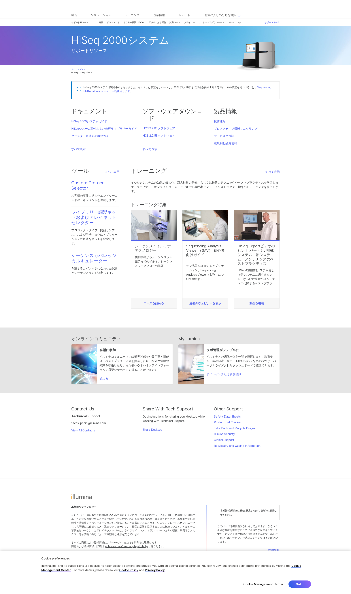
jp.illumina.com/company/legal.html (125, 546)
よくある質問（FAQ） (134, 22)
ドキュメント (113, 22)
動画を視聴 (257, 303)
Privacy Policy (155, 570)
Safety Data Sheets (227, 416)
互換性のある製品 (157, 22)
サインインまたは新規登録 (223, 374)
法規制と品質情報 (225, 143)
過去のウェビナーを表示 (205, 303)
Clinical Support (224, 440)
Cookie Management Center (263, 584)
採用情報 (274, 550)
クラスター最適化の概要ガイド (91, 136)
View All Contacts (83, 430)
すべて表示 (78, 149)
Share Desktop (152, 429)
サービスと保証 (224, 136)
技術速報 (219, 121)
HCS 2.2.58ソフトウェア (159, 135)
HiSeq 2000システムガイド (89, 121)
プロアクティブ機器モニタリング (235, 128)
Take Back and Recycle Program (235, 428)
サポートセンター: (79, 69)
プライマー (189, 22)
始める (103, 378)
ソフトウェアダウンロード (211, 22)
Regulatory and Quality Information (237, 446)
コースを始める (154, 303)
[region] (175, 572)
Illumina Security (224, 434)
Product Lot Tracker (227, 422)
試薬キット (174, 22)
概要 (101, 22)
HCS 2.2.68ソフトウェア (159, 128)
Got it (300, 584)
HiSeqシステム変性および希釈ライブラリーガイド (104, 128)
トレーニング (234, 22)
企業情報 (159, 15)
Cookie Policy (128, 570)
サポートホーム (272, 22)
